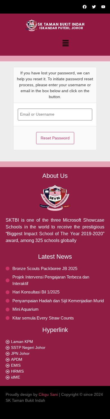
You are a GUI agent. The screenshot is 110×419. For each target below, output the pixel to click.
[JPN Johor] (55, 354)
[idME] (55, 377)
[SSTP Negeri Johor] (55, 348)
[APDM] (55, 359)
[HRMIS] (55, 371)
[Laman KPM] (55, 342)
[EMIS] (55, 365)
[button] (65, 43)
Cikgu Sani (48, 394)
